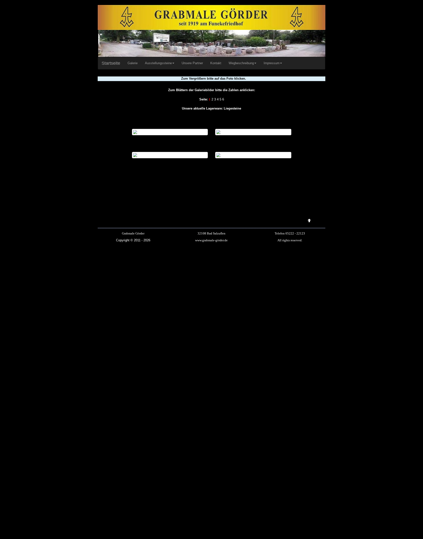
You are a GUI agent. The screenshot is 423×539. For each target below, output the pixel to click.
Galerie (133, 63)
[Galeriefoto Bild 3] (170, 155)
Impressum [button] (272, 63)
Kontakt (215, 63)
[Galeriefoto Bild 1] (170, 132)
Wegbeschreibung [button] (241, 63)
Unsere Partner (192, 63)
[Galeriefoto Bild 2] (253, 132)
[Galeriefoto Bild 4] (253, 155)
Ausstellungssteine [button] (158, 63)
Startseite (111, 63)
